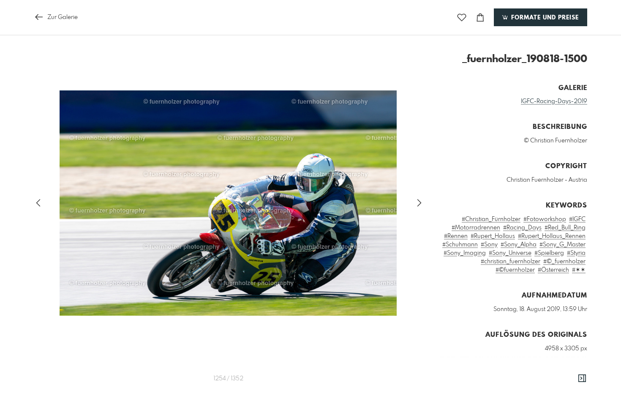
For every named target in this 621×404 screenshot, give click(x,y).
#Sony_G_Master (562, 245)
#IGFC (577, 219)
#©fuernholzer (515, 270)
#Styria (576, 253)
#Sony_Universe (510, 253)
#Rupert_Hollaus (493, 236)
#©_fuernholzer (564, 262)
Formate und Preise (544, 18)
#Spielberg (549, 253)
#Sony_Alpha (519, 245)
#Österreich (553, 270)
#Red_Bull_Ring (565, 228)
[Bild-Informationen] (582, 378)
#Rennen (456, 236)
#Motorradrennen (476, 228)
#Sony (489, 245)
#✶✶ (579, 270)
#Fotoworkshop (544, 219)
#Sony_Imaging (465, 253)
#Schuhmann (460, 245)
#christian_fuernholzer (510, 262)
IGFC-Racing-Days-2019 (554, 101)
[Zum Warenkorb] (480, 17)
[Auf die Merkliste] (462, 17)
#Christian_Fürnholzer (491, 219)
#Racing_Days (522, 228)
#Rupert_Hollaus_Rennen (552, 236)
